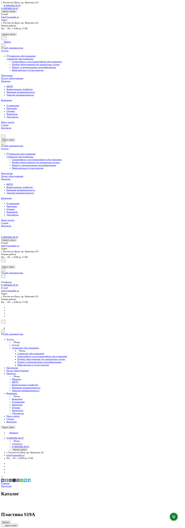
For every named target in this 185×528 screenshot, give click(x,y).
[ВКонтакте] (2, 480)
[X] (14, 480)
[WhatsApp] (21, 480)
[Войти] (2, 264)
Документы (12, 117)
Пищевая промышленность (21, 92)
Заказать (5, 522)
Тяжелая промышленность (20, 95)
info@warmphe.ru (10, 17)
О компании (13, 105)
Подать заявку (8, 140)
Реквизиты (12, 114)
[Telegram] (29, 480)
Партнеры (12, 108)
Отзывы (11, 111)
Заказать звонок (8, 11)
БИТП (10, 86)
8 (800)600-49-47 (12, 5)
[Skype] (25, 480)
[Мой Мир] (10, 480)
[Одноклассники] (6, 480)
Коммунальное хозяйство (20, 89)
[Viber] (18, 480)
